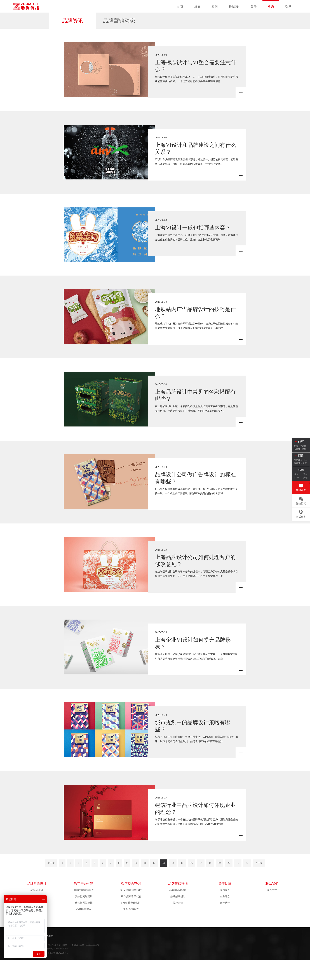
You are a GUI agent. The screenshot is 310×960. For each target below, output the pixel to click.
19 (219, 863)
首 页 (180, 6)
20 (228, 863)
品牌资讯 (72, 20)
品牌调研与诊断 (178, 890)
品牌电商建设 (83, 909)
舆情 (305, 477)
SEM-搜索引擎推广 (131, 890)
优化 (296, 474)
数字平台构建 (83, 883)
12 (154, 863)
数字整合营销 (131, 883)
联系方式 (272, 890)
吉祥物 (297, 449)
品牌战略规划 (177, 896)
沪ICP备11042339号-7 (58, 953)
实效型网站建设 (84, 896)
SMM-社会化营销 (130, 902)
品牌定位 (178, 902)
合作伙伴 (225, 902)
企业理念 (225, 896)
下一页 (259, 863)
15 (182, 863)
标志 (296, 445)
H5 (305, 460)
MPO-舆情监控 (131, 909)
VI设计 (303, 445)
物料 (304, 449)
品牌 (301, 441)
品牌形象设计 (36, 883)
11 (145, 863)
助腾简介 (225, 890)
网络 (301, 455)
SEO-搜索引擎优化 (131, 896)
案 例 (215, 6)
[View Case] (109, 69)
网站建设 (298, 460)
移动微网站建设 (84, 902)
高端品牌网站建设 (84, 890)
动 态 (271, 6)
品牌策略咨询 (178, 883)
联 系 (288, 6)
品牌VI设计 (36, 890)
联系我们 (272, 883)
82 (247, 863)
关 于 (254, 6)
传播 (301, 469)
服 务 (197, 6)
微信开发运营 (300, 463)
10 (135, 863)
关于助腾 (225, 883)
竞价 (305, 474)
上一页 (51, 863)
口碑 (296, 477)
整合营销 (234, 6)
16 (191, 863)
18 (210, 863)
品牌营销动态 (119, 20)
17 (200, 863)
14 (173, 863)
